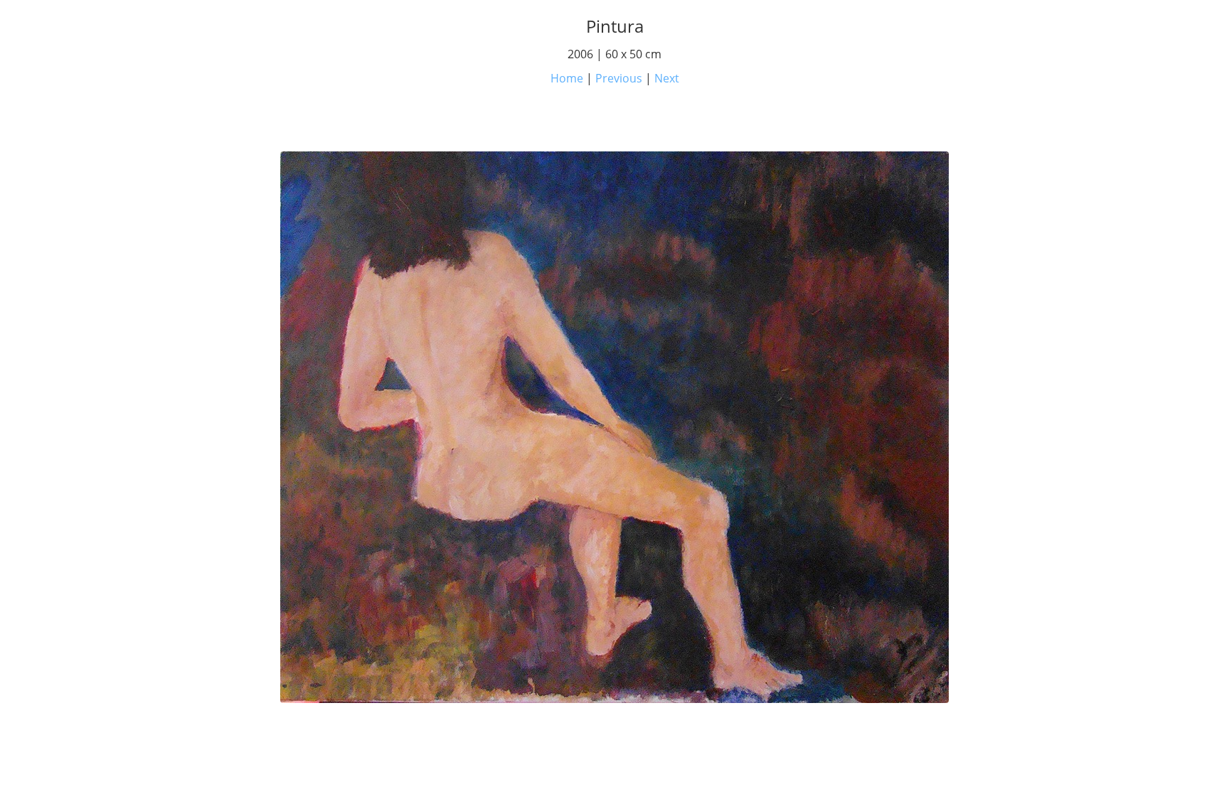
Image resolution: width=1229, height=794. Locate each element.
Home (566, 78)
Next (666, 78)
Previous (618, 78)
